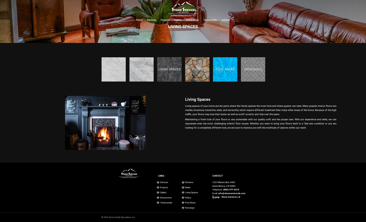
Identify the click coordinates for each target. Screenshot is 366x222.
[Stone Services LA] (183, 9)
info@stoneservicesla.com (231, 193)
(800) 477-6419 (231, 189)
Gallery (177, 20)
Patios (188, 197)
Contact (226, 20)
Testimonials (210, 20)
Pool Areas (190, 202)
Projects (165, 20)
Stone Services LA (230, 197)
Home (139, 20)
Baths (188, 187)
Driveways (190, 208)
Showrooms (192, 20)
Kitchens (189, 182)
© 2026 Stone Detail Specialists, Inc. (118, 217)
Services (151, 20)
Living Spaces (191, 192)
